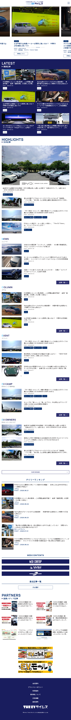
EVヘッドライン (37, 217)
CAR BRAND (35, 472)
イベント (45, 217)
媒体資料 (35, 702)
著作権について (35, 694)
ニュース (26, 251)
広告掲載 (35, 698)
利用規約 (35, 691)
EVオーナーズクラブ (7, 194)
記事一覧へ (62, 282)
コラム (4, 88)
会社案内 (35, 683)
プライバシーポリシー (35, 687)
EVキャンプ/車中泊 (29, 217)
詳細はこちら (21, 53)
